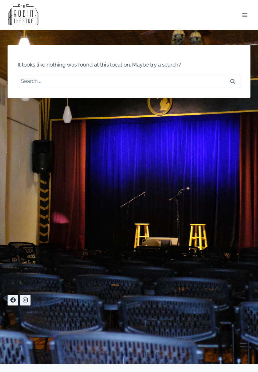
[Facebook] (13, 300)
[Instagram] (25, 300)
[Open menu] (244, 15)
